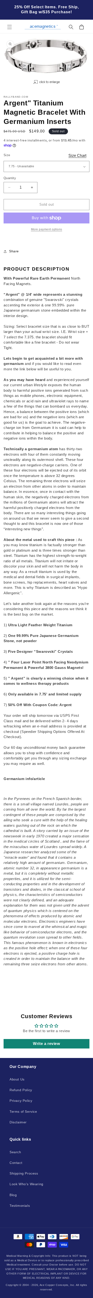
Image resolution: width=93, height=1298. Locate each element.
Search (15, 1152)
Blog (13, 1195)
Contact (16, 1163)
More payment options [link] (46, 229)
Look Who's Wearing (26, 1184)
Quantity (10, 178)
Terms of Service (23, 1111)
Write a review (46, 1044)
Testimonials (20, 1205)
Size (7, 155)
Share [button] (14, 251)
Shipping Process (24, 1173)
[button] (9, 27)
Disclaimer (18, 1122)
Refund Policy (21, 1090)
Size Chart (77, 156)
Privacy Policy (21, 1101)
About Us (17, 1079)
